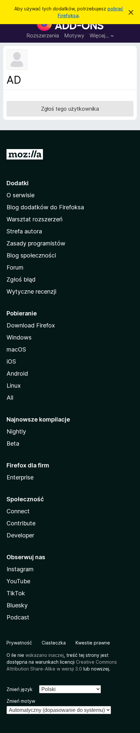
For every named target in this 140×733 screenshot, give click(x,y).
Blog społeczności (31, 255)
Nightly (16, 431)
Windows (19, 337)
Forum (15, 267)
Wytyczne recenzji (31, 291)
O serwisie (21, 195)
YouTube (18, 581)
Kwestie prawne (93, 642)
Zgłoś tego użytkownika (70, 108)
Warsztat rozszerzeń (35, 219)
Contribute (21, 523)
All (10, 397)
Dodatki (18, 183)
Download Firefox (31, 325)
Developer (20, 535)
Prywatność (19, 642)
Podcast (18, 617)
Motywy (74, 35)
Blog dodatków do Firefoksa (45, 207)
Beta (13, 443)
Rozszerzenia (42, 35)
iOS (11, 361)
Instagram (20, 569)
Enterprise (20, 477)
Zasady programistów (36, 243)
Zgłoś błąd (21, 279)
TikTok (16, 593)
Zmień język (20, 689)
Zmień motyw (21, 701)
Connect (18, 511)
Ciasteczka (54, 642)
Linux (14, 385)
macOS (16, 349)
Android (17, 373)
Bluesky (17, 605)
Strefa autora (24, 231)
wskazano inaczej (44, 655)
